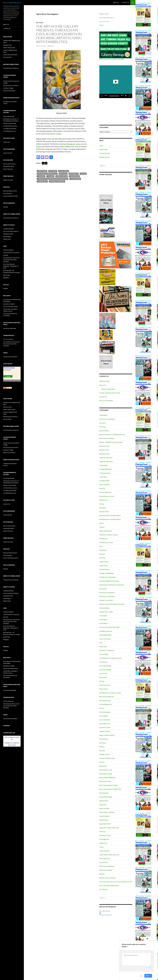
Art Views (39, 22)
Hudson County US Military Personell (111, 604)
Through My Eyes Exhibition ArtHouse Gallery (52, 178)
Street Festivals (104, 816)
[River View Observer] (100, 913)
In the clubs (103, 616)
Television (102, 831)
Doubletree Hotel (8, 234)
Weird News (6, 275)
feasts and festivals (105, 531)
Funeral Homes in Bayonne (10, 68)
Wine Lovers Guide (105, 870)
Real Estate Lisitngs (105, 774)
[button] (115, 82)
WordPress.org (104, 157)
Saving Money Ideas (105, 797)
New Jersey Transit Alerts (10, 356)
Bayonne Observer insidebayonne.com (112, 434)
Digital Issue (103, 500)
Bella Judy (63, 173)
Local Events (103, 662)
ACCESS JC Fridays (54, 134)
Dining (101, 504)
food (100, 546)
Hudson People (104, 608)
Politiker (5, 288)
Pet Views (102, 743)
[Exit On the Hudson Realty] (106, 216)
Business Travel (104, 446)
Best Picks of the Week (106, 438)
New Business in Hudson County (110, 693)
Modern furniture (8, 180)
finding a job (103, 538)
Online (101, 708)
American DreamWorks (107, 419)
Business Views (104, 454)
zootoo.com (6, 142)
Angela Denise (63, 171)
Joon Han (51, 176)
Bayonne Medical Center (10, 191)
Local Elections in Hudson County (110, 658)
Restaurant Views (105, 781)
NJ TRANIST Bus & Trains (10, 126)
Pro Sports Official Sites (107, 758)
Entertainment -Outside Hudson (110, 519)
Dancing (102, 488)
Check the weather (8, 250)
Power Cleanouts (8, 169)
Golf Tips (102, 558)
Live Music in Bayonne (106, 650)
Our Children (103, 716)
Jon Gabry (41, 176)
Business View (104, 450)
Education (102, 508)
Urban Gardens (104, 851)
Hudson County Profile (9, 123)
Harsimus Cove (7, 45)
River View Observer (12, 2)
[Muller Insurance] (106, 335)
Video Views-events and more (109, 855)
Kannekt (5, 255)
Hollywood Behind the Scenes (109, 581)
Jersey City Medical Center (10, 196)
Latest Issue (103, 646)
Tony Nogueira (75, 178)
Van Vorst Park (7, 57)
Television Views (104, 835)
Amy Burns (52, 171)
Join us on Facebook (106, 400)
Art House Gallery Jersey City (47, 173)
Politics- (102, 747)
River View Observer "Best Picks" (110, 789)
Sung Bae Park (74, 176)
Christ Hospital (7, 193)
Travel (101, 847)
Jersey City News (105, 639)
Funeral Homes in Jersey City (11, 252)
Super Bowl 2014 (105, 824)
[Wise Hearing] (107, 347)
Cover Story (103, 477)
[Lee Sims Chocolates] (115, 299)
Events (101, 523)
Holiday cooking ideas (106, 573)
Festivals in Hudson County (108, 535)
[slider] (114, 95)
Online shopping (104, 712)
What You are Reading (106, 866)
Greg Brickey (74, 173)
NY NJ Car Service (8, 339)
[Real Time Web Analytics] (7, 387)
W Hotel (5, 207)
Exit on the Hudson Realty (10, 306)
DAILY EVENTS (104, 485)
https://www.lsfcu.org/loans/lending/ (111, 59)
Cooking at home (105, 473)
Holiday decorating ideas (107, 577)
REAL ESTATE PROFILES (107, 777)
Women (102, 874)
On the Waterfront (105, 704)
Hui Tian (83, 173)
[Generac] (115, 255)
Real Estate (103, 766)
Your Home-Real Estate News (109, 885)
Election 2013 (104, 511)
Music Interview (104, 685)
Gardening (102, 550)
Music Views (103, 689)
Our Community (104, 720)
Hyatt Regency (7, 236)
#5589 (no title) (104, 381)
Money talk (103, 677)
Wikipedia (6, 277)
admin (51, 46)
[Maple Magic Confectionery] (107, 321)
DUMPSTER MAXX (8, 166)
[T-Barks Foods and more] (107, 277)
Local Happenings (105, 666)
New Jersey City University (10, 85)
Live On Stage (103, 654)
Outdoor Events (104, 731)
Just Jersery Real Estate (9, 328)
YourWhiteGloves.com (9, 131)
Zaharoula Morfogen (57, 181)
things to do (103, 843)
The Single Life (104, 839)
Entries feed (103, 149)
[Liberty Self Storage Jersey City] (107, 232)
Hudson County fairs (106, 600)
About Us (116, 2)
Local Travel (103, 673)
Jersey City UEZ (7, 153)
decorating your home (106, 496)
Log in (101, 145)
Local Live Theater (105, 670)
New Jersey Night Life (106, 697)
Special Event (103, 801)
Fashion (102, 527)
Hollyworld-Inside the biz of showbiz (111, 585)
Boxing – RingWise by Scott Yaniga (110, 442)
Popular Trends (104, 754)
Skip (141, 975)
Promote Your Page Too (105, 915)
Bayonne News (104, 431)
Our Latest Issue (104, 724)
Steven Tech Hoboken (9, 90)
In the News (103, 619)
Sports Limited (104, 808)
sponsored (102, 804)
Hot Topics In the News (107, 596)
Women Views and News (107, 878)
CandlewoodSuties (8, 229)
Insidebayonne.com (105, 631)
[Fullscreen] (129, 96)
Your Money (103, 889)
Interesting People (105, 635)
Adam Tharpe (42, 171)
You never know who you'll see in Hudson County (115, 882)
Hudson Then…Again (106, 612)
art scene (102, 423)
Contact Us (125, 2)
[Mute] (126, 96)
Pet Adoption (103, 739)
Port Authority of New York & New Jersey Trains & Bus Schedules (11, 259)
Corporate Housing (8, 116)
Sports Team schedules (106, 812)
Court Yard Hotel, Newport (10, 231)
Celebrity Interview (105, 458)
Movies (101, 681)
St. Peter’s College (8, 88)
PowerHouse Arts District (10, 54)
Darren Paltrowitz (105, 492)
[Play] (102, 96)
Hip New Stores (104, 569)
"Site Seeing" (103, 415)
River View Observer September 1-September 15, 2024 (11, 266)
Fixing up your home (106, 542)
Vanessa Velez (42, 181)
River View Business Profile (108, 785)
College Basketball (105, 469)
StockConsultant (9, 368)
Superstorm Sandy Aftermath (109, 828)
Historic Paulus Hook (9, 47)
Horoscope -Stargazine (106, 592)
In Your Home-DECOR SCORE (109, 627)
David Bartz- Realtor (9, 304)
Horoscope (103, 589)
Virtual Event (103, 862)
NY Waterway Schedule (9, 128)
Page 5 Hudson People (106, 735)
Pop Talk (102, 750)
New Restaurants (105, 700)
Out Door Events (104, 727)
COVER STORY (104, 481)
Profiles (101, 762)
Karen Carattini (62, 176)
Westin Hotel (7, 239)
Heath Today (103, 565)
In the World (103, 623)
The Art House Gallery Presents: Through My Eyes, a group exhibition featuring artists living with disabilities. (59, 34)
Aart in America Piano (9, 164)
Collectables (103, 465)
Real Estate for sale (105, 770)
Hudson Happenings (108, 389)
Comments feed (104, 153)
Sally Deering (103, 793)
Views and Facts (104, 858)
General (102, 554)
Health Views (103, 562)
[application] (115, 81)
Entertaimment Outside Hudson (110, 515)
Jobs (100, 643)
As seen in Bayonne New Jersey (109, 393)
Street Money (103, 820)
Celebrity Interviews (106, 461)
